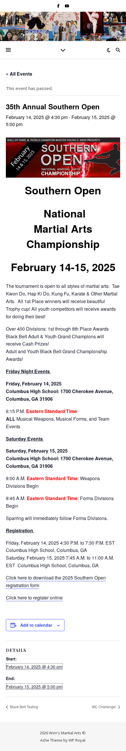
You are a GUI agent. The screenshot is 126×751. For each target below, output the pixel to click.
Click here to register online (34, 597)
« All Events (19, 73)
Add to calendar (36, 625)
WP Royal (77, 740)
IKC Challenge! (104, 706)
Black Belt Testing (23, 706)
